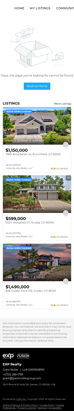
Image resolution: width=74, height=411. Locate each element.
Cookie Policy (47, 405)
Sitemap (42, 408)
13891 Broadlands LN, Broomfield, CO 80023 (33, 154)
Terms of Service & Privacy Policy (20, 405)
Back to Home (37, 86)
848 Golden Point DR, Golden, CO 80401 (31, 290)
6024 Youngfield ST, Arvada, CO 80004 (30, 222)
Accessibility (55, 408)
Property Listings (26, 408)
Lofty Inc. (21, 399)
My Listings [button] (40, 8)
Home (19, 8)
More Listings (62, 103)
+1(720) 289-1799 (13, 374)
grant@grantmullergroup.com (22, 378)
